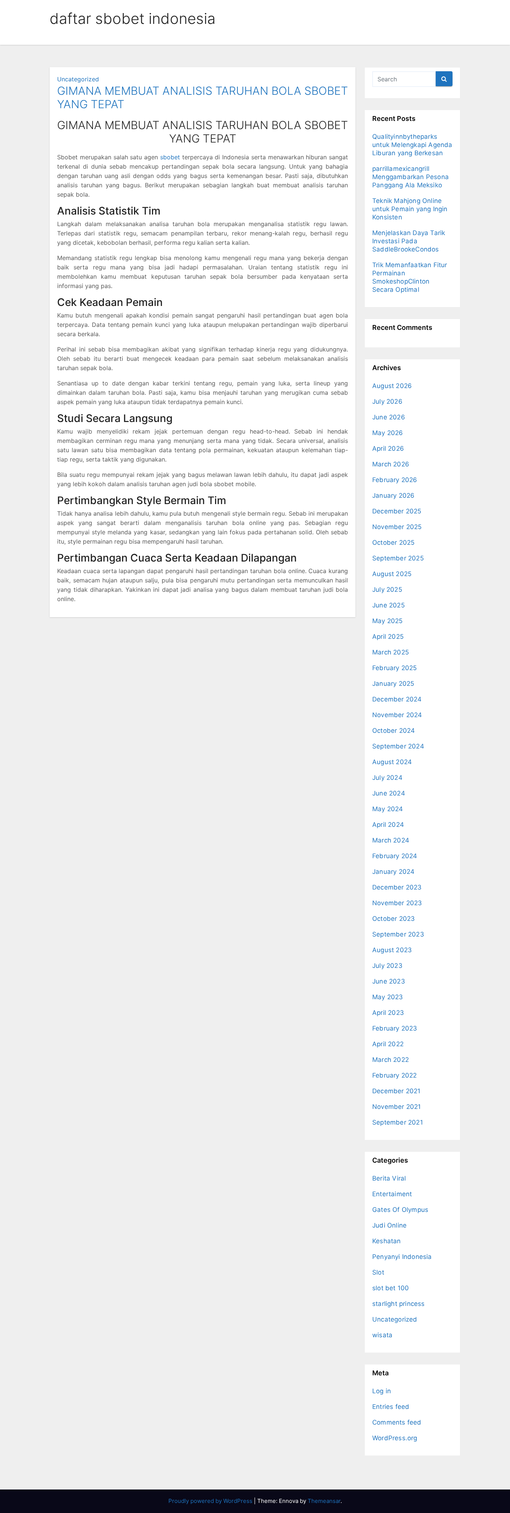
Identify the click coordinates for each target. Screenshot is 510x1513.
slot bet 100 (390, 1288)
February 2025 (394, 668)
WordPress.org (394, 1438)
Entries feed (390, 1406)
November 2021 (396, 1106)
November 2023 (397, 903)
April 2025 (388, 636)
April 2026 (388, 448)
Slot (378, 1272)
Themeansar (324, 1500)
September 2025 (398, 558)
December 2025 (397, 511)
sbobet (170, 157)
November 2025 (397, 527)
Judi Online (389, 1225)
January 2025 (393, 683)
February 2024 (394, 856)
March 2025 (390, 652)
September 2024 (398, 746)
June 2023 (388, 981)
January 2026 (393, 495)
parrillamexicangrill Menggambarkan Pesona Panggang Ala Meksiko (410, 177)
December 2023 (397, 887)
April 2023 (388, 1012)
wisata (382, 1335)
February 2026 (394, 480)
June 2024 (388, 793)
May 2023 (387, 997)
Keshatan (386, 1241)
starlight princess (398, 1303)
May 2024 (387, 809)
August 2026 (392, 386)
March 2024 (390, 840)
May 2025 (387, 621)
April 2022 (388, 1044)
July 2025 (387, 589)
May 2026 (387, 433)
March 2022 (390, 1059)
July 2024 (387, 777)
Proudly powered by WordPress (211, 1500)
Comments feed (397, 1422)
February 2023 (394, 1028)
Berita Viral (389, 1178)
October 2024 (393, 730)
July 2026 (387, 401)
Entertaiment (392, 1194)
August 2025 (391, 574)
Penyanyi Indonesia (402, 1256)
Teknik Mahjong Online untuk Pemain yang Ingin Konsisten (410, 209)
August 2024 (392, 762)
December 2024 (397, 699)
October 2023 (393, 918)
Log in (381, 1391)
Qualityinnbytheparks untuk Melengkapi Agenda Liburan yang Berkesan (412, 145)
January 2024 (393, 871)
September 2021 (397, 1122)
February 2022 (394, 1075)
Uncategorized (78, 79)
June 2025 (388, 605)
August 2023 (392, 950)
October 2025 (393, 542)
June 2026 (388, 417)
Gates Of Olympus (400, 1209)
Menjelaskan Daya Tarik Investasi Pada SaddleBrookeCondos (408, 241)
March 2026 (390, 464)
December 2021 (396, 1091)
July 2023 (387, 965)
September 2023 (398, 934)
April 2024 (388, 824)
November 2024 (397, 715)
